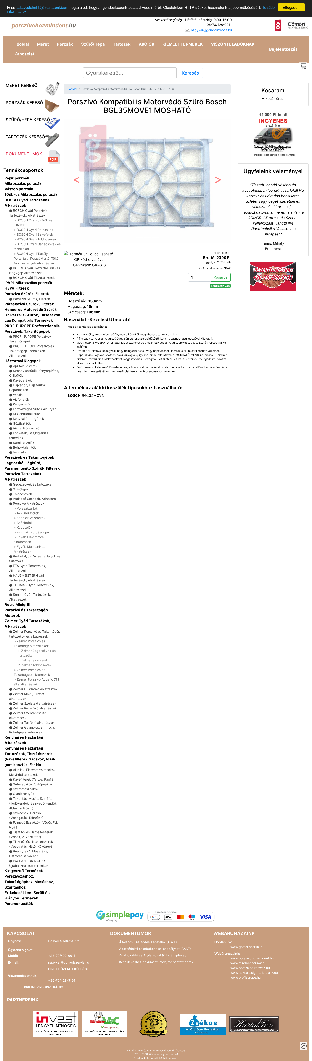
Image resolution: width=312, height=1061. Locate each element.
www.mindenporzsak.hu (248, 963)
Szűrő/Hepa (93, 44)
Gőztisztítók (22, 423)
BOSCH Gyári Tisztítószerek (34, 278)
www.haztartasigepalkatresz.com (255, 973)
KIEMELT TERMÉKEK (182, 44)
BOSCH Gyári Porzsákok (35, 230)
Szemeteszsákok (26, 789)
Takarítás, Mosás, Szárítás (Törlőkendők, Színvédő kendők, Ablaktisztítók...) (33, 803)
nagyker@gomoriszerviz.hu (211, 30)
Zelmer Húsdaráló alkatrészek (35, 689)
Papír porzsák (17, 178)
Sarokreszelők (23, 442)
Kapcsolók (24, 527)
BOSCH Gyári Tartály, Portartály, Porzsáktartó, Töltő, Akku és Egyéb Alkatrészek (36, 258)
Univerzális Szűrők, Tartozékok (32, 315)
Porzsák (65, 44)
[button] (76, 181)
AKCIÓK (146, 44)
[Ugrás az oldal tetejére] (303, 1046)
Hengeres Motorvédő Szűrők (31, 309)
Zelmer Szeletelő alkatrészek (34, 703)
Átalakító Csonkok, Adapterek (35, 499)
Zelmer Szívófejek (34, 660)
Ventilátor (20, 452)
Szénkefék (25, 523)
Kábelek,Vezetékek (31, 518)
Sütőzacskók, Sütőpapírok (33, 784)
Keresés (190, 73)
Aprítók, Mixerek (25, 366)
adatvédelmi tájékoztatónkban (41, 7)
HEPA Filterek (17, 288)
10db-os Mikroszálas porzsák (31, 194)
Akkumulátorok (28, 513)
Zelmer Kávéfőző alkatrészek (35, 708)
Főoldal (21, 44)
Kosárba (221, 277)
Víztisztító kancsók (27, 428)
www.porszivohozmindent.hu (252, 958)
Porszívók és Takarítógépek (29, 457)
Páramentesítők (19, 903)
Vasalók (18, 395)
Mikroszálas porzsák (23, 183)
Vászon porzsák (19, 189)
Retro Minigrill (17, 604)
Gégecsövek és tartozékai (32, 484)
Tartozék (121, 44)
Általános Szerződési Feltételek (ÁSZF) (148, 942)
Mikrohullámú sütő (26, 414)
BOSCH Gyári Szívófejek (35, 234)
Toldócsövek (22, 494)
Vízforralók (21, 399)
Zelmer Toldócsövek (36, 665)
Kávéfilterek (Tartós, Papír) (33, 779)
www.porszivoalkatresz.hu (250, 968)
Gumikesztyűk (23, 794)
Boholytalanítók (24, 447)
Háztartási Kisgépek (23, 360)
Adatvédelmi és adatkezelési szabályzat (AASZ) (155, 949)
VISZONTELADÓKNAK (232, 44)
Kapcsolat (24, 54)
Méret (43, 44)
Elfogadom (292, 7)
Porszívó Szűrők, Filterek (27, 293)
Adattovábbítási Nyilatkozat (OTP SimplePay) (153, 955)
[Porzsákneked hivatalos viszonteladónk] (154, 1023)
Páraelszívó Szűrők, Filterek (29, 304)
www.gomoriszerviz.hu (247, 947)
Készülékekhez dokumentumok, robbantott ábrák (156, 962)
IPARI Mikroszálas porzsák (28, 282)
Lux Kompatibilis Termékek (29, 320)
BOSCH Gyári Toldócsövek (36, 239)
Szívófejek (21, 489)
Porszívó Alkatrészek (28, 503)
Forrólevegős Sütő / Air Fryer (34, 409)
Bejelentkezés (283, 49)
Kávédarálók (22, 380)
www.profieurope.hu (245, 977)
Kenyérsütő (21, 404)
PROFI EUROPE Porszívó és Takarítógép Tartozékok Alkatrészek (31, 351)
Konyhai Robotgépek (28, 419)
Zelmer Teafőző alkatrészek (34, 722)
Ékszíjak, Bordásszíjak (33, 532)
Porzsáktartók (27, 508)
